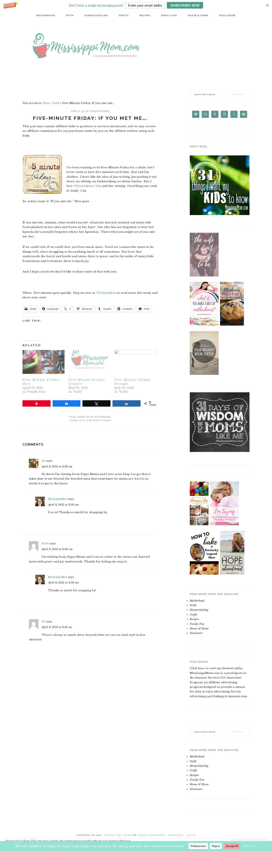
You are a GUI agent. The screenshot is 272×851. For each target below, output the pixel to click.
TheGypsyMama (106, 293)
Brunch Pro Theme (117, 835)
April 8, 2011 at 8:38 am (57, 466)
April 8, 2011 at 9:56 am (63, 504)
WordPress (175, 835)
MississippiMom (57, 499)
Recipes (194, 619)
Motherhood (103, 417)
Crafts (193, 614)
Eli (43, 621)
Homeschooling (199, 610)
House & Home (199, 628)
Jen (44, 460)
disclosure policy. (232, 668)
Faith (89, 417)
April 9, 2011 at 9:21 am (57, 627)
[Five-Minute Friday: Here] (44, 362)
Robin (45, 543)
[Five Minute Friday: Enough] (135, 362)
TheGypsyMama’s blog (87, 186)
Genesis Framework (151, 835)
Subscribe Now (185, 5)
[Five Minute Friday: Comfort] (89, 362)
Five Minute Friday (99, 420)
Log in (191, 835)
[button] (136, 5)
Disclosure (196, 633)
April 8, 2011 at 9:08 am (57, 549)
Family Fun (197, 624)
